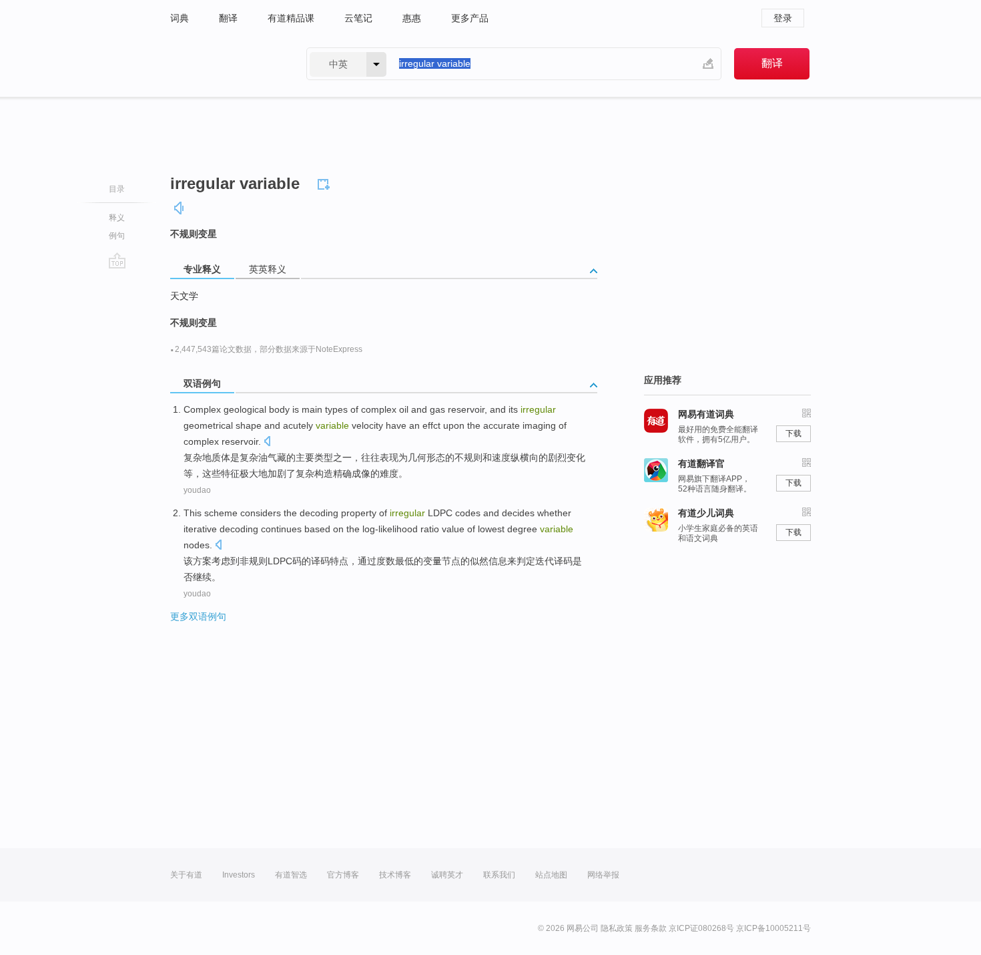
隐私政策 (617, 928)
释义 (117, 217)
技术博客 (395, 875)
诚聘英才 (447, 875)
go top (117, 260)
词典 (179, 18)
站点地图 (551, 875)
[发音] (179, 208)
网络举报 (603, 875)
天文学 (184, 296)
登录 (782, 18)
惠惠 (411, 18)
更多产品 (469, 18)
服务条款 (651, 928)
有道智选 (291, 875)
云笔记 (358, 18)
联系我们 (499, 875)
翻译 (228, 18)
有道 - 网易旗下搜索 (225, 63)
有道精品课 (291, 18)
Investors (238, 875)
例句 (117, 235)
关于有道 (186, 875)
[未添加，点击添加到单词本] (326, 182)
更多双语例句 (198, 616)
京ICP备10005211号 (773, 928)
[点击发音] (267, 442)
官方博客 (343, 875)
